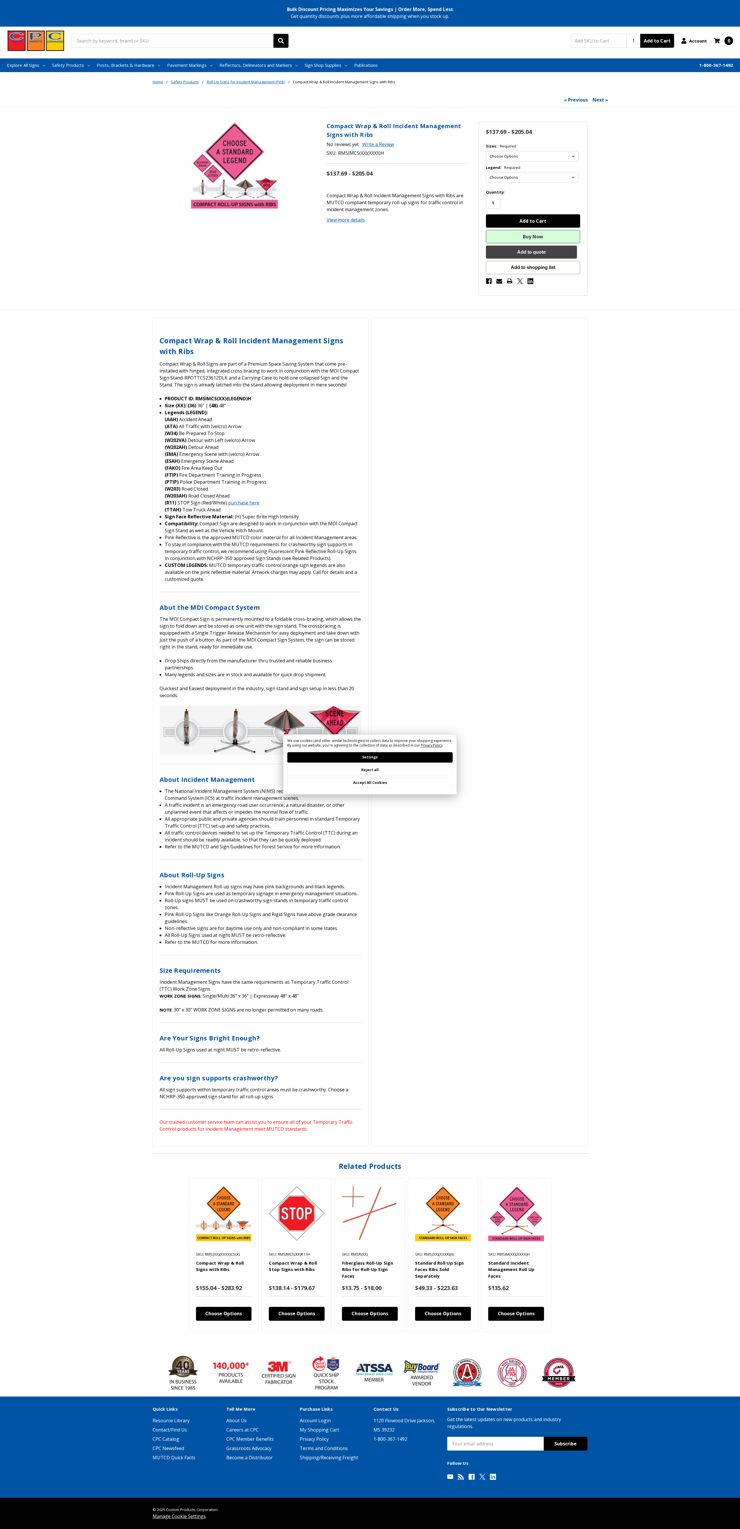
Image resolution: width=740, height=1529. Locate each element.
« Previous (576, 100)
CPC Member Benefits (250, 1439)
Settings (370, 757)
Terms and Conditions (324, 1448)
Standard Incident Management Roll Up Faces (511, 1269)
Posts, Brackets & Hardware (125, 65)
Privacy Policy (314, 1439)
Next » (600, 100)
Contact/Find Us (170, 1430)
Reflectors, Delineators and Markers (255, 65)
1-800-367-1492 (716, 65)
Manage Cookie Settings (179, 1516)
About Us (236, 1420)
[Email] (499, 281)
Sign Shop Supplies (323, 65)
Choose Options (223, 1313)
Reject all (370, 770)
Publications (366, 65)
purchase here (244, 503)
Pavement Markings (187, 65)
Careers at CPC (242, 1430)
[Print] (510, 281)
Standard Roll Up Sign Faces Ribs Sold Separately (439, 1269)
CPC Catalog (166, 1439)
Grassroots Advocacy (248, 1448)
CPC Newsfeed (168, 1448)
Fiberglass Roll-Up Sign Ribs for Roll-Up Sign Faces (367, 1269)
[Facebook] (489, 281)
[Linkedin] (530, 281)
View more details (346, 220)
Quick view (223, 1213)
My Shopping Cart (319, 1430)
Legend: (503, 167)
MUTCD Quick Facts (174, 1457)
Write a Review (378, 144)
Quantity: (495, 192)
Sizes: (501, 146)
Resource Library (171, 1420)
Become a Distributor (249, 1457)
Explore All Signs (23, 65)
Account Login (315, 1420)
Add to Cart (657, 41)
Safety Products (68, 65)
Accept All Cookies (370, 782)
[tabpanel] (224, 1254)
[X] (520, 281)
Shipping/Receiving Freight (329, 1457)
